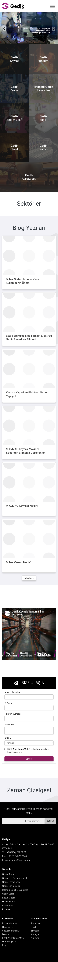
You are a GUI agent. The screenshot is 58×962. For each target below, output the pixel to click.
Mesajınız (9, 724)
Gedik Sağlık (8, 893)
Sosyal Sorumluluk (11, 931)
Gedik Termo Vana (11, 882)
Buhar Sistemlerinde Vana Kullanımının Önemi (22, 281)
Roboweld (7, 909)
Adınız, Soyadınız (13, 692)
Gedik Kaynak (8, 874)
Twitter (34, 927)
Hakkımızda (7, 927)
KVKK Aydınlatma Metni (18, 749)
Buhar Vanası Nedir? (19, 562)
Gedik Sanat (8, 905)
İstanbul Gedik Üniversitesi (15, 890)
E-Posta (8, 703)
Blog (4, 945)
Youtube (35, 938)
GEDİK (13, 6)
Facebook (36, 923)
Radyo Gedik (8, 897)
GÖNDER (50, 821)
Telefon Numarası (13, 714)
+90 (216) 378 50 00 (16, 852)
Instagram (36, 934)
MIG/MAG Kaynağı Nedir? (22, 505)
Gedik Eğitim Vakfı (11, 886)
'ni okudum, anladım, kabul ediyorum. (28, 750)
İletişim (5, 934)
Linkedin (35, 931)
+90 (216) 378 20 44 (17, 856)
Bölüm (7, 738)
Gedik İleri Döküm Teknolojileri (17, 878)
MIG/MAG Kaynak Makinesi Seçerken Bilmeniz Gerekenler (25, 450)
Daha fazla (29, 578)
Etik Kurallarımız (9, 923)
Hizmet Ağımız (9, 941)
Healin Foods (8, 901)
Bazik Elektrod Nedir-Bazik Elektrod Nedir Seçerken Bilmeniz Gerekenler (29, 339)
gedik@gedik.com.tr (21, 860)
